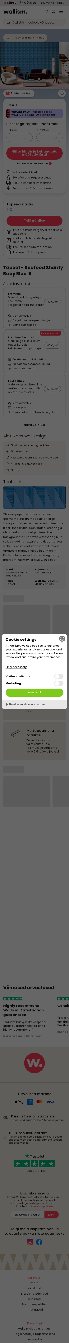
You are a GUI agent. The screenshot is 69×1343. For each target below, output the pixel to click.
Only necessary (16, 667)
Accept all (34, 692)
